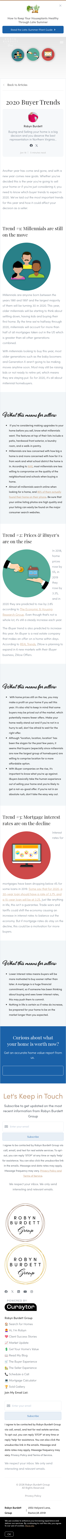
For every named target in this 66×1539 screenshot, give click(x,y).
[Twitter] (12, 1291)
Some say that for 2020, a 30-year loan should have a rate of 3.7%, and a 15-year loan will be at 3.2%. (32, 894)
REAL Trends (28, 644)
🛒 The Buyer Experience (21, 1361)
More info (29, 1525)
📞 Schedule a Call (17, 1374)
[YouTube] (25, 1291)
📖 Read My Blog (16, 1355)
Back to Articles (17, 85)
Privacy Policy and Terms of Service (31, 1455)
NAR (30, 466)
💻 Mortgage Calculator (21, 1380)
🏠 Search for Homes (19, 1324)
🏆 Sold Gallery (15, 1386)
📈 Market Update (17, 1343)
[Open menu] (61, 42)
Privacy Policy (33, 1495)
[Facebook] (6, 1291)
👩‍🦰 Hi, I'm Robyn (15, 1330)
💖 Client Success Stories (21, 1336)
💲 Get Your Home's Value (22, 1349)
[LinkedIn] (18, 1291)
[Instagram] (31, 1291)
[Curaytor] (21, 1310)
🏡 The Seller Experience (21, 1368)
